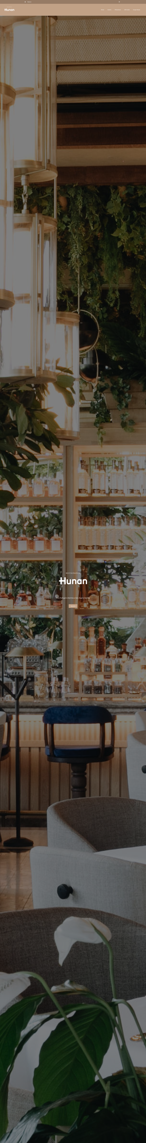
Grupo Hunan (136, 9)
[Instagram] (119, 2)
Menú (102, 9)
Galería (109, 9)
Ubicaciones (118, 9)
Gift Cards (127, 9)
